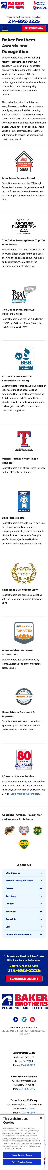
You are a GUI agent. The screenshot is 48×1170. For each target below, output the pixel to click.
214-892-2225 (24, 21)
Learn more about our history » (26, 793)
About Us (24, 865)
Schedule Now (34, 28)
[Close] (41, 1118)
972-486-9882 (28, 1112)
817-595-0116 (28, 1089)
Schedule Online (24, 978)
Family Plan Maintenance (42, 8)
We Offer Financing (41, 3)
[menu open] (5, 28)
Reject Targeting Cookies (22, 1162)
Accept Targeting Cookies (22, 1155)
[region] (22, 1142)
